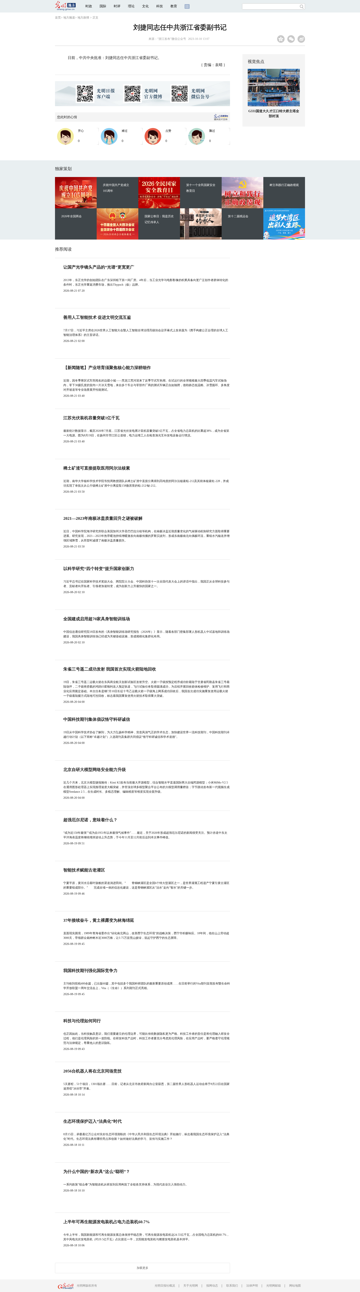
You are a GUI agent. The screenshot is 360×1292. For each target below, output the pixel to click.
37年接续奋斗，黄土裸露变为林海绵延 (98, 920)
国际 (103, 6)
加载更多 (142, 1267)
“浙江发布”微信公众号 (171, 38)
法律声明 (252, 1285)
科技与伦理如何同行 (82, 1020)
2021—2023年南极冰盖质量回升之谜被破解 (102, 518)
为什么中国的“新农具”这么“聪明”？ (96, 1171)
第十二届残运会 (238, 216)
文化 (145, 6)
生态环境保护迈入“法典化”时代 (92, 1121)
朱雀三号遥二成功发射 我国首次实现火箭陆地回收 (109, 669)
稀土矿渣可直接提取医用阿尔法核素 (96, 468)
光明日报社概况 (165, 1285)
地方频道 (69, 17)
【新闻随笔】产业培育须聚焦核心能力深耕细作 (107, 367)
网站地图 (295, 1285)
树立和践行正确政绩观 (284, 185)
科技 (159, 6)
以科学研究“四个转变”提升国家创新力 (98, 568)
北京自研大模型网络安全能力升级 (94, 769)
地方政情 (83, 17)
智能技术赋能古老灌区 (84, 870)
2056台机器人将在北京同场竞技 (92, 1071)
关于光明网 (190, 1285)
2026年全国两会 (71, 216)
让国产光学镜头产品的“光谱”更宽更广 (98, 267)
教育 (173, 6)
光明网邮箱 (273, 1285)
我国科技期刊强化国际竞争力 (90, 970)
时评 (117, 6)
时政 (88, 6)
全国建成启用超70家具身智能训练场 (96, 618)
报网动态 (212, 1285)
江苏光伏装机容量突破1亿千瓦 (91, 418)
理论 (131, 6)
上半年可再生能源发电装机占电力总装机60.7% (106, 1221)
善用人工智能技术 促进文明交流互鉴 (97, 317)
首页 (58, 17)
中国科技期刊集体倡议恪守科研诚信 (96, 719)
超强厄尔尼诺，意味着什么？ (90, 819)
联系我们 (232, 1285)
